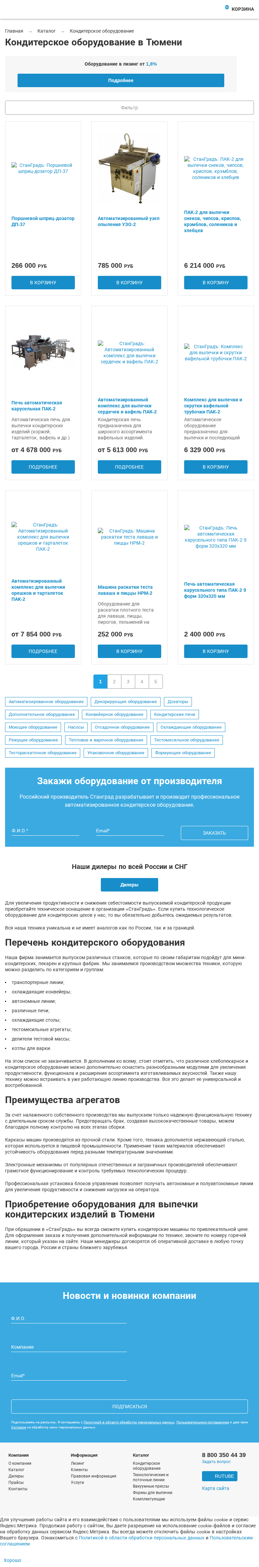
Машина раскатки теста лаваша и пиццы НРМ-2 (125, 590)
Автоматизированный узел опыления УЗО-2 (129, 221)
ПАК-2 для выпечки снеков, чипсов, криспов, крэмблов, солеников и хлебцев (212, 221)
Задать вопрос (216, 1461)
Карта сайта (215, 1488)
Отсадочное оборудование (122, 727)
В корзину (43, 282)
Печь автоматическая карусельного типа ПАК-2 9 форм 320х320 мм (215, 590)
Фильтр (129, 107)
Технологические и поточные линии (151, 1477)
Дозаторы (178, 701)
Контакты (17, 1489)
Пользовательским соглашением (202, 1422)
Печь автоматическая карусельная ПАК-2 (36, 405)
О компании (19, 1463)
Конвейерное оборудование (114, 714)
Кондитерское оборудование (147, 1466)
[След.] (171, 682)
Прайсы (16, 1482)
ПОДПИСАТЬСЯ (129, 1406)
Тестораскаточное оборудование (43, 753)
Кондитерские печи (174, 714)
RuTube (224, 1476)
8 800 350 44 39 (224, 1455)
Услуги (77, 1482)
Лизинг (77, 1463)
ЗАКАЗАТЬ (214, 833)
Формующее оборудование (183, 753)
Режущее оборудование (33, 740)
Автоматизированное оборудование (46, 701)
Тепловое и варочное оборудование (106, 740)
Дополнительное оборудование (42, 714)
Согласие (18, 1427)
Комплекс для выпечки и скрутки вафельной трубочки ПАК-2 (213, 405)
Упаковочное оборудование (115, 753)
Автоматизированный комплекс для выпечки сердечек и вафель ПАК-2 (127, 405)
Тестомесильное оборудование (186, 740)
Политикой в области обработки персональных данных (129, 1422)
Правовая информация (93, 1476)
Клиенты (79, 1469)
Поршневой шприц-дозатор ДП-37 (43, 221)
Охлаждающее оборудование (191, 727)
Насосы (76, 727)
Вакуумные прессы (151, 1486)
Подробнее (121, 80)
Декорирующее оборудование (125, 701)
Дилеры (129, 884)
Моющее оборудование (33, 727)
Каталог (16, 1469)
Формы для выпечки (152, 1492)
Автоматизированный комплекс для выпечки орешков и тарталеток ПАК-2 (38, 590)
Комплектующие (149, 1499)
